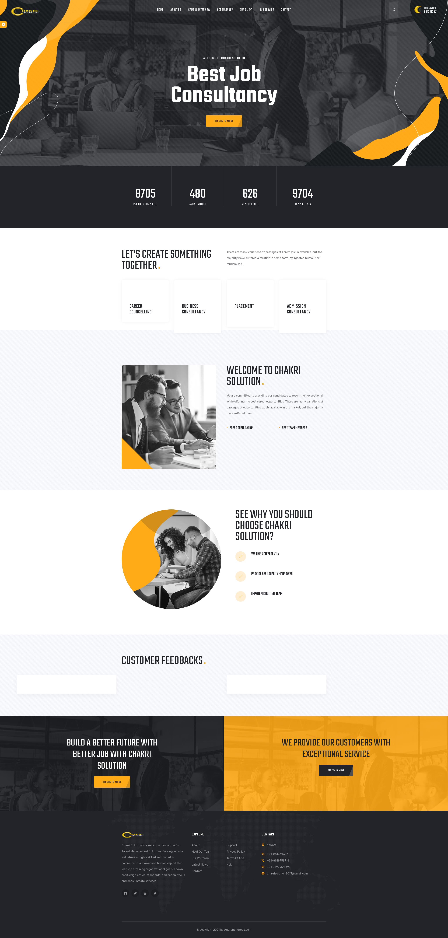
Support (232, 845)
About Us (175, 9)
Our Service (267, 9)
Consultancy (225, 9)
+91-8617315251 (277, 854)
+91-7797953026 (278, 867)
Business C (190, 309)
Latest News (200, 864)
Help (229, 864)
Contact (286, 9)
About (196, 845)
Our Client (246, 9)
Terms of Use (235, 858)
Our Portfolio (200, 858)
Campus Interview (199, 9)
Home (160, 9)
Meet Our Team (201, 851)
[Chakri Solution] (25, 11)
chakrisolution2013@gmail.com (287, 873)
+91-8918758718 (278, 860)
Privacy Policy (236, 851)
